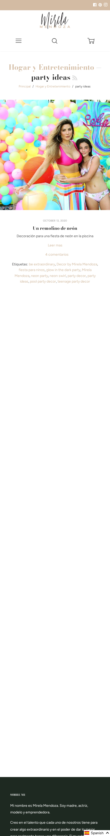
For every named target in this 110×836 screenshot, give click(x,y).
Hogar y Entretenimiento (51, 67)
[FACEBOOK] (94, 5)
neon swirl (58, 276)
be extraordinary (42, 264)
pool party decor (43, 281)
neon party (39, 276)
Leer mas (55, 245)
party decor (77, 276)
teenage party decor (74, 281)
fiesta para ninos (32, 270)
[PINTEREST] (99, 5)
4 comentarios (57, 254)
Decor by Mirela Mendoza (77, 264)
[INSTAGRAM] (105, 5)
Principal (25, 86)
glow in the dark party (63, 270)
